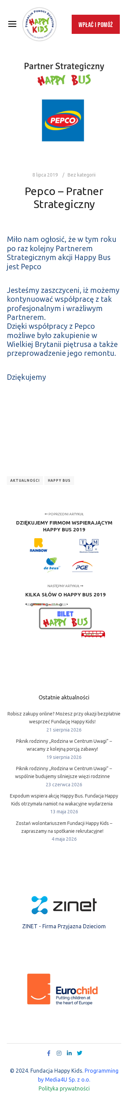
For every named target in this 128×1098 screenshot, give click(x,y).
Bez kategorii (82, 175)
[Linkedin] (69, 1053)
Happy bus (59, 480)
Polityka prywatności (64, 1088)
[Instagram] (59, 1053)
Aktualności (25, 480)
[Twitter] (79, 1053)
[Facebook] (48, 1053)
